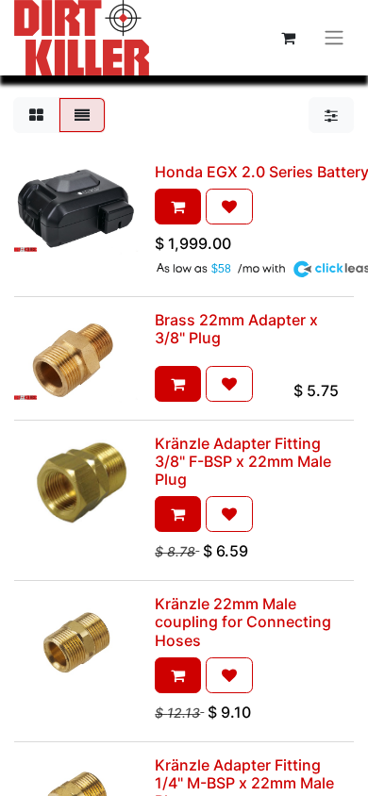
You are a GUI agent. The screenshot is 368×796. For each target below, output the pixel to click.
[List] (82, 115)
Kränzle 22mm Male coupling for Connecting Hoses (243, 621)
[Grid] (36, 115)
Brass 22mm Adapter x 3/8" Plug (236, 328)
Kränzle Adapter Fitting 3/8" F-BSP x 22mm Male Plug (243, 461)
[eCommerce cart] (288, 38)
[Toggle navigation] (334, 38)
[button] (178, 206)
